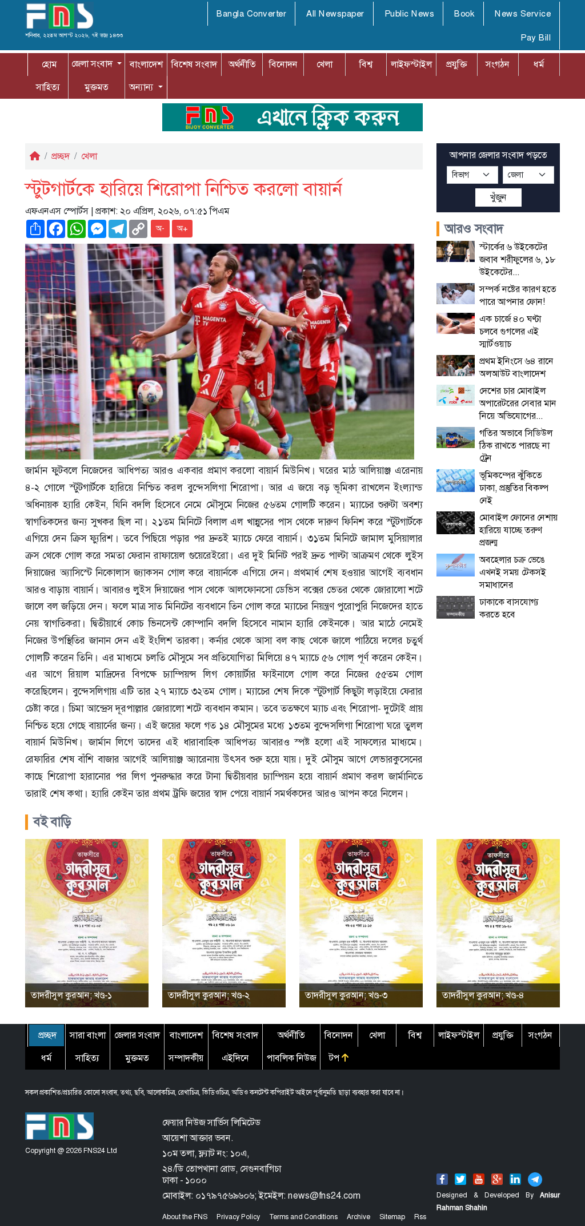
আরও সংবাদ (474, 228)
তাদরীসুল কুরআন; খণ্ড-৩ (346, 995)
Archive (358, 1216)
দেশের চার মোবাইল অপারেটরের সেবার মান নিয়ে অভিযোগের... (517, 403)
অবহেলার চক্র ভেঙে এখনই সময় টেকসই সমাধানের (512, 572)
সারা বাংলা (88, 1035)
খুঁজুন (498, 197)
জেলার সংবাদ (137, 1035)
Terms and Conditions (303, 1216)
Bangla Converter (251, 13)
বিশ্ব (365, 64)
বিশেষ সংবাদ (194, 64)
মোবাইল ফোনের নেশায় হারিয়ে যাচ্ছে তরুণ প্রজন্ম (518, 530)
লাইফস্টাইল (411, 64)
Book (464, 13)
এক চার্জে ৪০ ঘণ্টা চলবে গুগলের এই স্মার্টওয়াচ (510, 331)
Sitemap (392, 1216)
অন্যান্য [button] (130, 87)
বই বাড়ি (52, 821)
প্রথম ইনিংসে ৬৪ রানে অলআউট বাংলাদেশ (516, 367)
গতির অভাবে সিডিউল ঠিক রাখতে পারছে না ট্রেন (515, 445)
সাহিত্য (48, 87)
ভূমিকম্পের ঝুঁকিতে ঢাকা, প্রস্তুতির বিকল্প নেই (513, 487)
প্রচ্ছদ (60, 156)
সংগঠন (498, 64)
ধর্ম (539, 64)
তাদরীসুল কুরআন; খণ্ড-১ (71, 995)
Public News (409, 13)
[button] (97, 64)
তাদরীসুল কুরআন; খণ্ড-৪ (483, 995)
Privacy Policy (238, 1216)
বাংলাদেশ (146, 64)
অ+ (182, 228)
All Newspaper (335, 13)
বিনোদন (283, 64)
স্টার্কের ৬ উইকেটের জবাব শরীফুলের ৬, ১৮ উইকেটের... (517, 259)
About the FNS (184, 1216)
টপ (335, 1058)
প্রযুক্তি (456, 64)
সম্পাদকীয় (186, 1058)
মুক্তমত (97, 87)
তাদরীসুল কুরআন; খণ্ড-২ (209, 995)
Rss (420, 1216)
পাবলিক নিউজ (291, 1058)
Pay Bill (535, 37)
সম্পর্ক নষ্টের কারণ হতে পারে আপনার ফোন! (517, 295)
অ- (160, 228)
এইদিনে (235, 1058)
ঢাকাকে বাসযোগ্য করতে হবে (509, 608)
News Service (523, 13)
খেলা (324, 64)
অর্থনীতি (242, 64)
